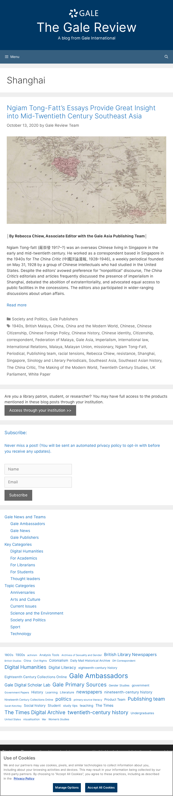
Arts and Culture (25, 599)
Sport (15, 627)
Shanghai (146, 353)
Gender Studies (119, 685)
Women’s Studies (58, 719)
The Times (104, 705)
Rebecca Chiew (100, 353)
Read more (17, 305)
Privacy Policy (24, 778)
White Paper (39, 374)
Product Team (114, 699)
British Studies (13, 660)
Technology (20, 633)
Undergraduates (142, 713)
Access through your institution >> (40, 410)
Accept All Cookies (101, 787)
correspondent (20, 339)
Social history (35, 706)
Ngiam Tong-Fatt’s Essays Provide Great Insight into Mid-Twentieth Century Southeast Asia (81, 112)
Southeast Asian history (139, 360)
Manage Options (67, 787)
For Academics (23, 558)
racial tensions (71, 353)
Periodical (16, 353)
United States (13, 719)
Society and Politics (29, 319)
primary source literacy (88, 699)
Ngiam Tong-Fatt (130, 346)
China (58, 326)
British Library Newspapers (130, 654)
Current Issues (23, 606)
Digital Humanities (26, 551)
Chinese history (85, 333)
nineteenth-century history (128, 692)
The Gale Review (86, 27)
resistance (126, 353)
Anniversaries (22, 592)
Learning (52, 692)
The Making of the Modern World (67, 367)
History (37, 692)
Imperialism (106, 339)
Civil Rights (40, 660)
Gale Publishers (64, 319)
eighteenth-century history (97, 668)
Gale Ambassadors (27, 523)
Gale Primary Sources (79, 684)
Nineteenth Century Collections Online (29, 699)
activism (32, 655)
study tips (70, 705)
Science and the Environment (36, 613)
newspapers (89, 692)
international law (133, 339)
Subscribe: (16, 432)
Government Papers (17, 692)
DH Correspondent (123, 660)
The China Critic (21, 367)
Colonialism (58, 660)
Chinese (127, 326)
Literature (67, 692)
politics (63, 699)
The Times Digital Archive (35, 712)
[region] (86, 773)
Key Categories (18, 544)
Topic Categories (20, 585)
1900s (20, 655)
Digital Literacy (62, 667)
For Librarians (22, 565)
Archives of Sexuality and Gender (81, 655)
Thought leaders (25, 578)
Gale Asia (84, 339)
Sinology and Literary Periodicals (56, 360)
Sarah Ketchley (13, 705)
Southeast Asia (102, 360)
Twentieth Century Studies (124, 367)
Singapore (16, 360)
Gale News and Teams (25, 517)
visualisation (31, 719)
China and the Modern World (92, 326)
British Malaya (38, 326)
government (140, 685)
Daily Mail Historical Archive (90, 660)
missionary (103, 346)
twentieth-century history (98, 712)
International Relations (27, 346)
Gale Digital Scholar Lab (27, 684)
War (44, 719)
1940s (17, 326)
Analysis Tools (49, 655)
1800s (9, 655)
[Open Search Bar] (166, 57)
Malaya (55, 346)
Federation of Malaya (54, 339)
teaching (86, 706)
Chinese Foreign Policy (49, 333)
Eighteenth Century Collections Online (36, 677)
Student (54, 705)
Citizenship (143, 333)
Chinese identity (116, 333)
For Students (22, 572)
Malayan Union (78, 346)
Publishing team (41, 353)
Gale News (20, 530)
